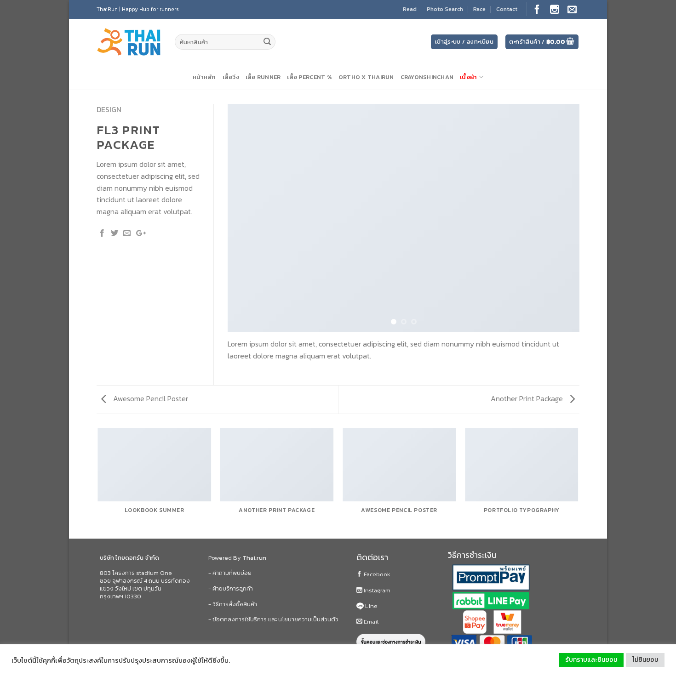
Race (479, 9)
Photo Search (445, 9)
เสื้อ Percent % (309, 77)
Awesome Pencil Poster (149, 398)
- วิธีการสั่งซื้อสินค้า (232, 604)
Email (370, 621)
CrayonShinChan (427, 77)
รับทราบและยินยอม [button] (591, 660)
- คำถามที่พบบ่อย (230, 572)
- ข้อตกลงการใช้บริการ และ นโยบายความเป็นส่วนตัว (273, 619)
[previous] (246, 218)
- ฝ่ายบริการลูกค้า (230, 588)
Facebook (376, 574)
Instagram (376, 590)
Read (410, 9)
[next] (561, 218)
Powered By (237, 557)
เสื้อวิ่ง (231, 77)
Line (371, 606)
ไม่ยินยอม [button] (645, 660)
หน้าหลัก (204, 77)
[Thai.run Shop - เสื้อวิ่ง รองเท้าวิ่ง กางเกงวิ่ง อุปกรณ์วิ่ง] (129, 42)
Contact (506, 9)
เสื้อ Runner (263, 77)
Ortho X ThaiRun (366, 77)
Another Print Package (528, 398)
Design (109, 109)
